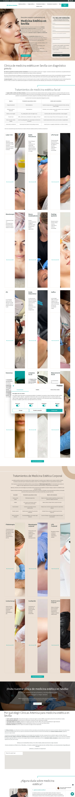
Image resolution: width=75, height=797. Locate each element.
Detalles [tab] (37, 389)
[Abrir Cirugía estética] (34, 4)
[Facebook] (68, 0)
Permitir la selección (37, 410)
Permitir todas (54, 410)
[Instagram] (70, 0)
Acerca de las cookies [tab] (55, 389)
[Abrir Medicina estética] (26, 4)
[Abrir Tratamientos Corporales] (57, 4)
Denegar (20, 410)
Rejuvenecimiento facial (57, 374)
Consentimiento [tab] (20, 389)
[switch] (31, 406)
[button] (48, 790)
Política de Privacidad (59, 52)
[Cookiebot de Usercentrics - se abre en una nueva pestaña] (57, 386)
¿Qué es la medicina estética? (40, 789)
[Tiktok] (72, 0)
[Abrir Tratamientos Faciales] (45, 4)
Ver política (57, 49)
